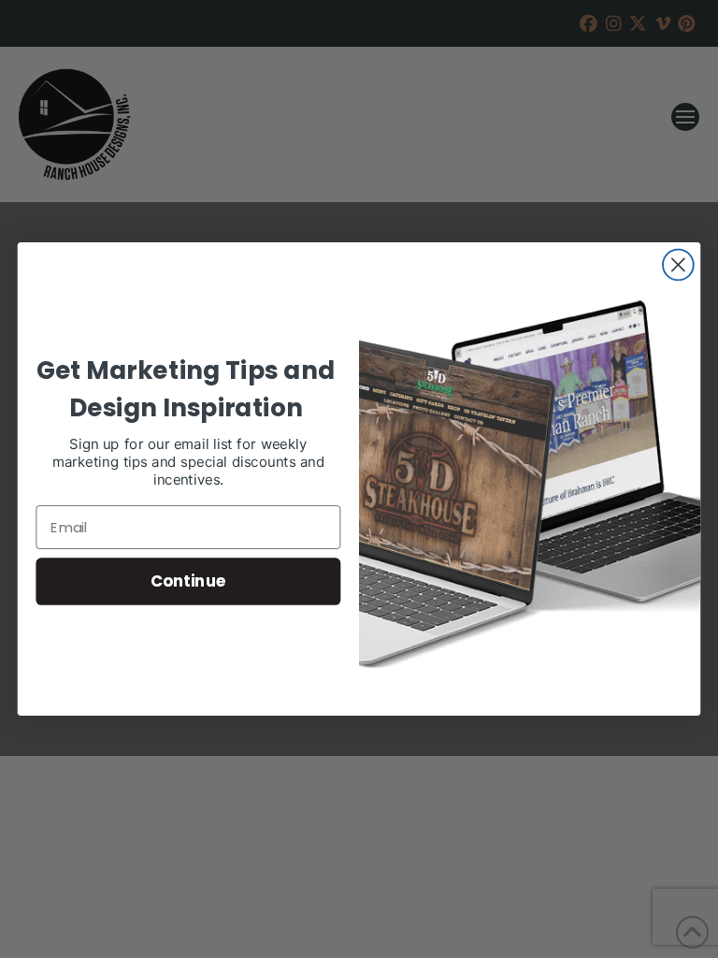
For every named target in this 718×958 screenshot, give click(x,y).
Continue (188, 580)
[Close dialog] (678, 265)
